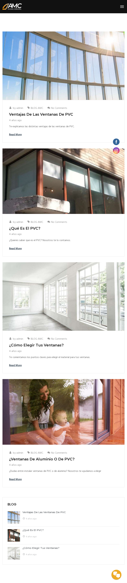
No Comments (59, 108)
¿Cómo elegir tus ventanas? (36, 345)
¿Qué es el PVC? (24, 228)
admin (19, 108)
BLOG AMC (37, 108)
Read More (15, 135)
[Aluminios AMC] (12, 6)
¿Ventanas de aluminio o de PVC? (42, 459)
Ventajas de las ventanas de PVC (41, 114)
